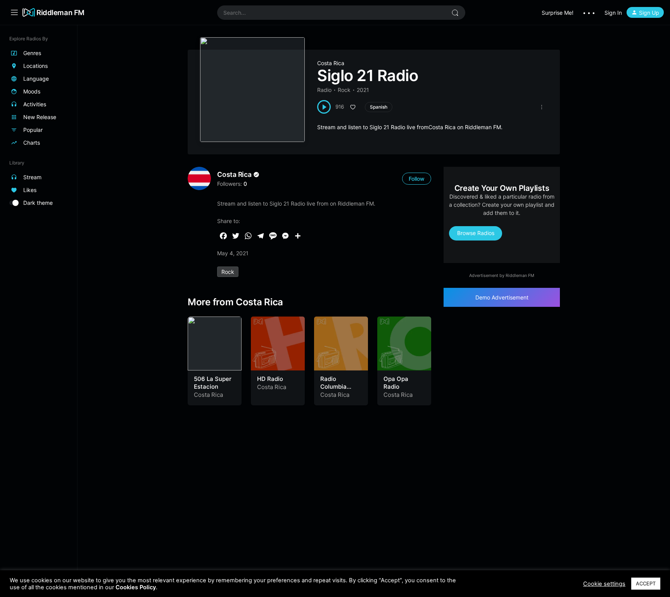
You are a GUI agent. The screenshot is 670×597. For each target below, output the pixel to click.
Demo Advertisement (501, 297)
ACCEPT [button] (646, 583)
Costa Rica (330, 63)
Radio (324, 90)
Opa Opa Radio (395, 382)
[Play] (324, 107)
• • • (589, 12)
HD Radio (270, 378)
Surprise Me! (557, 12)
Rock (344, 90)
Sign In (613, 12)
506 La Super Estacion (212, 382)
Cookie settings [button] (604, 583)
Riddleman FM (60, 12)
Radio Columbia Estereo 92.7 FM (338, 390)
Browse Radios (475, 233)
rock (227, 271)
